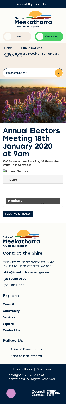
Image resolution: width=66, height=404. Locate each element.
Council (8, 304)
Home (8, 48)
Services (9, 317)
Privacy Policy (22, 369)
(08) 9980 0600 (15, 279)
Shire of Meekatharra (26, 349)
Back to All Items (17, 214)
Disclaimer (44, 369)
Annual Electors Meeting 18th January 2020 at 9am (31, 55)
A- (44, 4)
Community (11, 311)
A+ (37, 4)
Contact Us (11, 330)
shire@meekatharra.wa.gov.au (26, 272)
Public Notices (31, 48)
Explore (8, 324)
